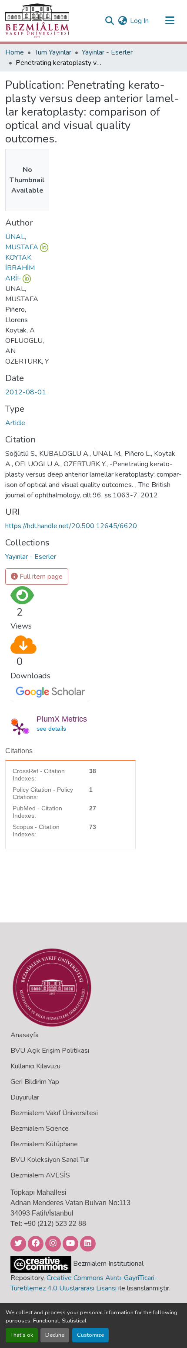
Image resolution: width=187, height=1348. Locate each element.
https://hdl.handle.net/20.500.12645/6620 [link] (71, 526)
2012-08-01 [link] (25, 392)
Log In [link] (139, 21)
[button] (37, 20)
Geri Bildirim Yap (34, 1081)
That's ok (21, 1335)
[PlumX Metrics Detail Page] (19, 728)
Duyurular (24, 1097)
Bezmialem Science (39, 1128)
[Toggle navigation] (169, 21)
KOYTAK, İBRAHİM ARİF (20, 268)
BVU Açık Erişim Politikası (49, 1050)
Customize (90, 1335)
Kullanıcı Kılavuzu (35, 1066)
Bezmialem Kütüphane (44, 1144)
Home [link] (14, 52)
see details (51, 728)
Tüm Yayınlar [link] (52, 52)
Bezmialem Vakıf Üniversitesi (54, 1112)
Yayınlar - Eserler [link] (107, 52)
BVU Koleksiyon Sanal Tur (49, 1159)
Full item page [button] (40, 576)
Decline (54, 1335)
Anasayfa (24, 1035)
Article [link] (15, 423)
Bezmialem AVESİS (40, 1175)
